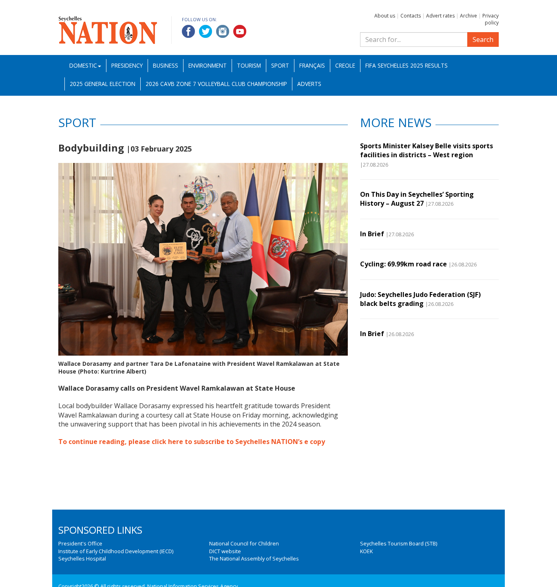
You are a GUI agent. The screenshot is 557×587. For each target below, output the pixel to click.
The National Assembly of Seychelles (254, 558)
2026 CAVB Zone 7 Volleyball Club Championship (216, 84)
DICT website (225, 551)
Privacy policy (490, 19)
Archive (468, 15)
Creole (345, 65)
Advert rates (440, 15)
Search (483, 39)
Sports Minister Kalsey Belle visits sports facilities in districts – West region (426, 150)
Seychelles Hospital (82, 558)
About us (384, 15)
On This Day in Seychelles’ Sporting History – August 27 (417, 199)
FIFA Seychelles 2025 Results (406, 65)
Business (165, 65)
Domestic (83, 65)
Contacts (410, 15)
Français (312, 65)
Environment (207, 65)
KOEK (366, 551)
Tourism (249, 65)
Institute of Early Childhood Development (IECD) (115, 551)
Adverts (309, 84)
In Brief (372, 233)
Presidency (127, 65)
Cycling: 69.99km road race (403, 263)
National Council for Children (244, 543)
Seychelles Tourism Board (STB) (398, 543)
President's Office (80, 543)
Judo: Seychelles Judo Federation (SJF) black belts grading (420, 299)
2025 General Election (102, 84)
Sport (280, 65)
